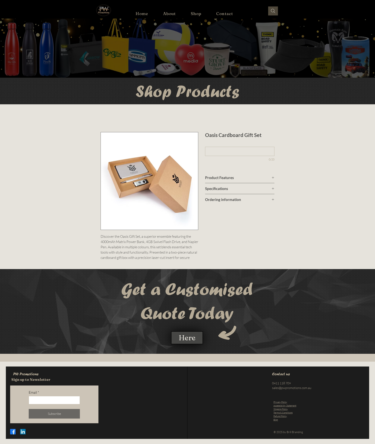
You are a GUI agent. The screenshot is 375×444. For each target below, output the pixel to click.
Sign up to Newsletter (30, 384)
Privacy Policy (280, 406)
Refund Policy (280, 420)
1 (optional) (211, 144)
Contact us (281, 378)
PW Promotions (25, 378)
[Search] (273, 10)
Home (105, 118)
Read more (107, 262)
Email (34, 397)
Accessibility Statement (284, 410)
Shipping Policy (280, 413)
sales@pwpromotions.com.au (291, 392)
